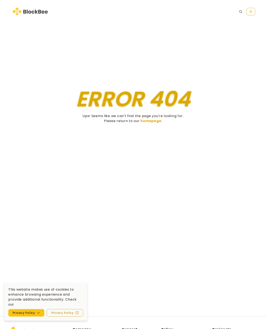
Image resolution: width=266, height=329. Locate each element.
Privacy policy (24, 313)
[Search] (240, 11)
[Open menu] (250, 11)
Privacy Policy (62, 313)
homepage (150, 121)
